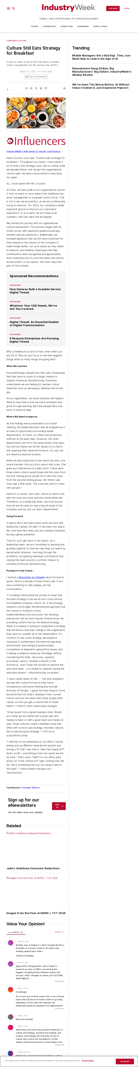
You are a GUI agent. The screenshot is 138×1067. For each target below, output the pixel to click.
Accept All (124, 1061)
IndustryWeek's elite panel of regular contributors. (33, 151)
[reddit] (41, 88)
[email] (45, 88)
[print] (64, 88)
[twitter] (36, 88)
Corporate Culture (16, 41)
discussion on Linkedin (32, 577)
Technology (49, 26)
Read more (59, 981)
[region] (69, 1061)
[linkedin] (31, 88)
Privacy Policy (88, 1061)
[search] (14, 8)
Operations (66, 26)
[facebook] (26, 88)
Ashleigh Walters (31, 787)
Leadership (83, 26)
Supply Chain (100, 26)
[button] (8, 8)
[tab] (15, 932)
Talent (34, 26)
